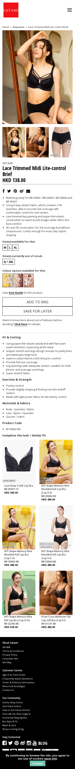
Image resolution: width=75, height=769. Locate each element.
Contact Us (8, 689)
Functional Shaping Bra (14, 717)
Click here (20, 324)
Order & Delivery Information (18, 682)
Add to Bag (37, 301)
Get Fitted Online (11, 706)
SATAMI (6, 647)
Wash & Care (9, 725)
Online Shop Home (12, 702)
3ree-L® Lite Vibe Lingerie (16, 713)
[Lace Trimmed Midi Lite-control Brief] (13, 142)
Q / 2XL (9, 262)
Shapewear (19, 27)
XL (15, 247)
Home (5, 27)
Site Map (7, 662)
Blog (42, 743)
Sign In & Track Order (14, 674)
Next (69, 142)
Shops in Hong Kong (13, 729)
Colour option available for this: (24, 270)
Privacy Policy (9, 654)
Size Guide (16, 292)
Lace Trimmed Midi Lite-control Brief (48, 27)
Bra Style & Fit (9, 721)
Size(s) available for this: (19, 241)
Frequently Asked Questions (17, 678)
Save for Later (37, 311)
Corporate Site (10, 658)
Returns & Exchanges (13, 686)
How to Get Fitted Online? (16, 710)
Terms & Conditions (13, 650)
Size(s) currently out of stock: (22, 256)
